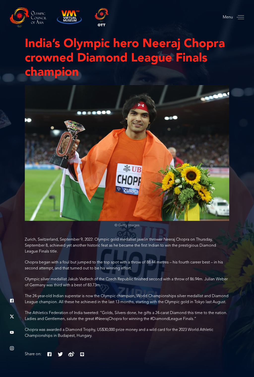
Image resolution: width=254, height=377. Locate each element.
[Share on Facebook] (49, 354)
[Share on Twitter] (60, 354)
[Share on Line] (82, 354)
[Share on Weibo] (71, 354)
